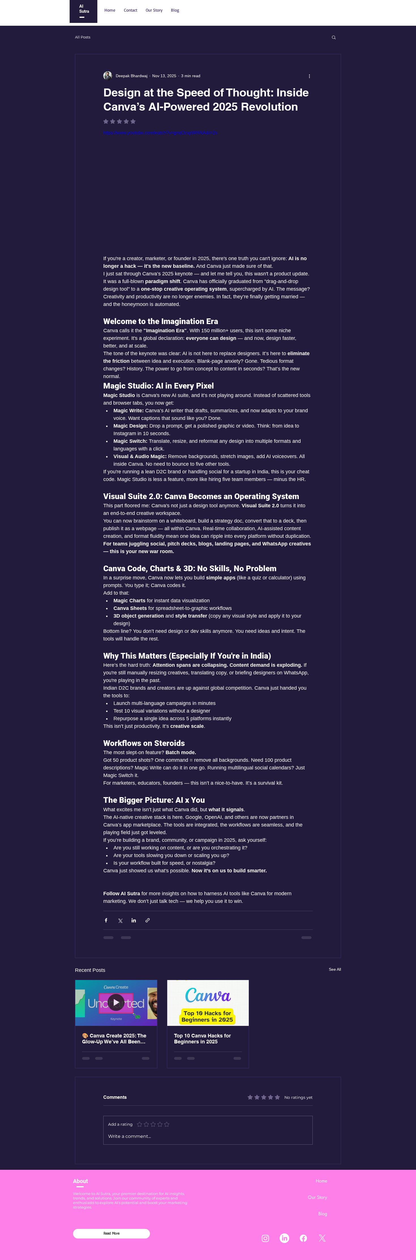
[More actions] (309, 75)
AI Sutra (84, 9)
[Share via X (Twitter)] (120, 920)
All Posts (82, 37)
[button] (333, 37)
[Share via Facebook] (106, 920)
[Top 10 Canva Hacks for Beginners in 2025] (208, 1003)
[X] (322, 1238)
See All (335, 969)
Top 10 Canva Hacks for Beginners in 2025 (202, 1039)
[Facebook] (303, 1238)
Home (321, 1181)
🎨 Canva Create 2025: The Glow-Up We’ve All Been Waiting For (114, 1039)
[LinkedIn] (284, 1238)
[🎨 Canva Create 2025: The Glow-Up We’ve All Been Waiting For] (116, 1003)
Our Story (317, 1197)
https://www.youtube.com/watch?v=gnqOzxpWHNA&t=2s (160, 132)
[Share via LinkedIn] (133, 920)
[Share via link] (147, 920)
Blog (322, 1214)
